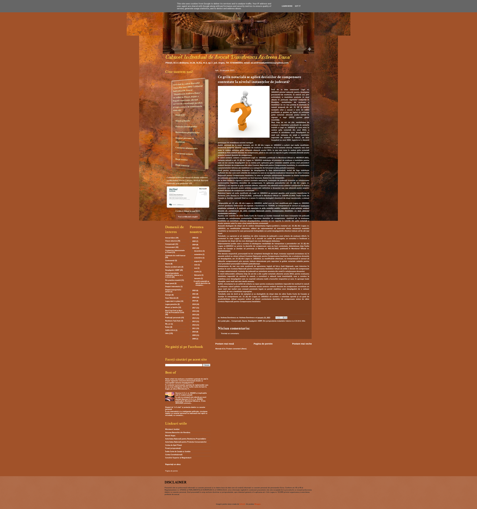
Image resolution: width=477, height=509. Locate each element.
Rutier (167, 327)
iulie (196, 265)
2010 (194, 332)
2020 (194, 297)
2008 (194, 339)
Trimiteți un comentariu (230, 333)
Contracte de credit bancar (175, 255)
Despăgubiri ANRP (255, 321)
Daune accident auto (173, 267)
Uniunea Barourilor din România (177, 432)
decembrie (198, 251)
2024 (194, 245)
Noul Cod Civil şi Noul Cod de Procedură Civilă (174, 311)
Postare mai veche (302, 344)
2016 (194, 311)
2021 (194, 294)
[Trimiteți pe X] (281, 317)
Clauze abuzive (171, 241)
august (197, 261)
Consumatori (170, 247)
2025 (194, 241)
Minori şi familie (171, 307)
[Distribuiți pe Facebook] (283, 317)
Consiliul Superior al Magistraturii (178, 458)
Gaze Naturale (170, 298)
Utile (303, 321)
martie (196, 272)
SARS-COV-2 (170, 330)
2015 (194, 315)
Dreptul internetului (172, 286)
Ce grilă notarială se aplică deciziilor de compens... (202, 283)
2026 (194, 238)
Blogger (257, 504)
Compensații (236, 321)
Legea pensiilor (171, 304)
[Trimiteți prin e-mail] (276, 317)
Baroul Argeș (170, 436)
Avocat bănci (170, 238)
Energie (168, 295)
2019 (194, 301)
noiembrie (198, 254)
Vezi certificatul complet (188, 216)
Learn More (287, 6)
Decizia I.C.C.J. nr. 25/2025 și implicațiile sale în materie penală (191, 394)
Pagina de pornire (263, 344)
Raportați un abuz (173, 464)
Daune (244, 321)
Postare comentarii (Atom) (236, 349)
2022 (194, 290)
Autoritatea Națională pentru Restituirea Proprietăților (185, 439)
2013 (194, 321)
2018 (194, 304)
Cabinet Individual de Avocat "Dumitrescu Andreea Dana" (227, 57)
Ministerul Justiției (172, 429)
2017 (194, 308)
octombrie (198, 258)
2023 (194, 248)
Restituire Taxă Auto (173, 321)
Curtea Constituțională (173, 455)
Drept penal (169, 283)
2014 (194, 318)
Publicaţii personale (173, 318)
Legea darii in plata (172, 301)
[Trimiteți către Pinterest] (286, 317)
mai (196, 268)
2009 (194, 335)
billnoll (242, 504)
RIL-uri (167, 324)
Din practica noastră (173, 280)
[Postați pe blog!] (279, 317)
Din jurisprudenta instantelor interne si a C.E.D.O (282, 321)
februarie (197, 275)
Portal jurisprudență (173, 448)
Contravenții (170, 260)
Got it (298, 6)
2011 (194, 328)
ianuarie (197, 278)
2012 (194, 325)
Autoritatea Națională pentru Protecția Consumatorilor (186, 442)
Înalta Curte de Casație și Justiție (177, 451)
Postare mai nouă (224, 344)
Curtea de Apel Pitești (173, 445)
